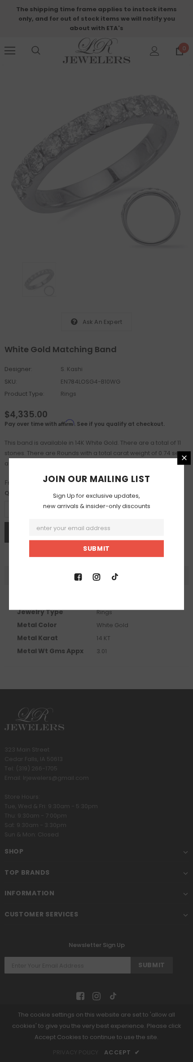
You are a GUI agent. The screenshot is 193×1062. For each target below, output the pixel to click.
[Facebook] (78, 576)
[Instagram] (96, 576)
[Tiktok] (115, 576)
